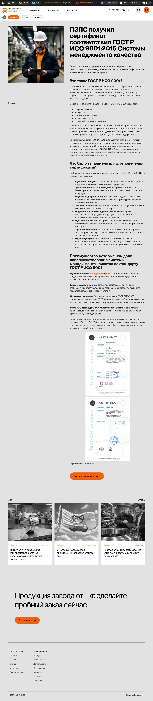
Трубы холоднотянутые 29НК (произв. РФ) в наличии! (87, 3)
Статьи (25, 17)
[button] (147, 3)
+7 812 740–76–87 (118, 10)
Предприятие (39, 668)
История (37, 676)
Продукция (38, 656)
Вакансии (37, 672)
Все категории (16, 672)
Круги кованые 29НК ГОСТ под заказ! (48, 3)
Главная (13, 656)
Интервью (38, 17)
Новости (13, 17)
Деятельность (39, 664)
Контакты (37, 681)
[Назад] (4, 17)
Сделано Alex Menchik (134, 695)
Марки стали (39, 660)
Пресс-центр (71, 10)
